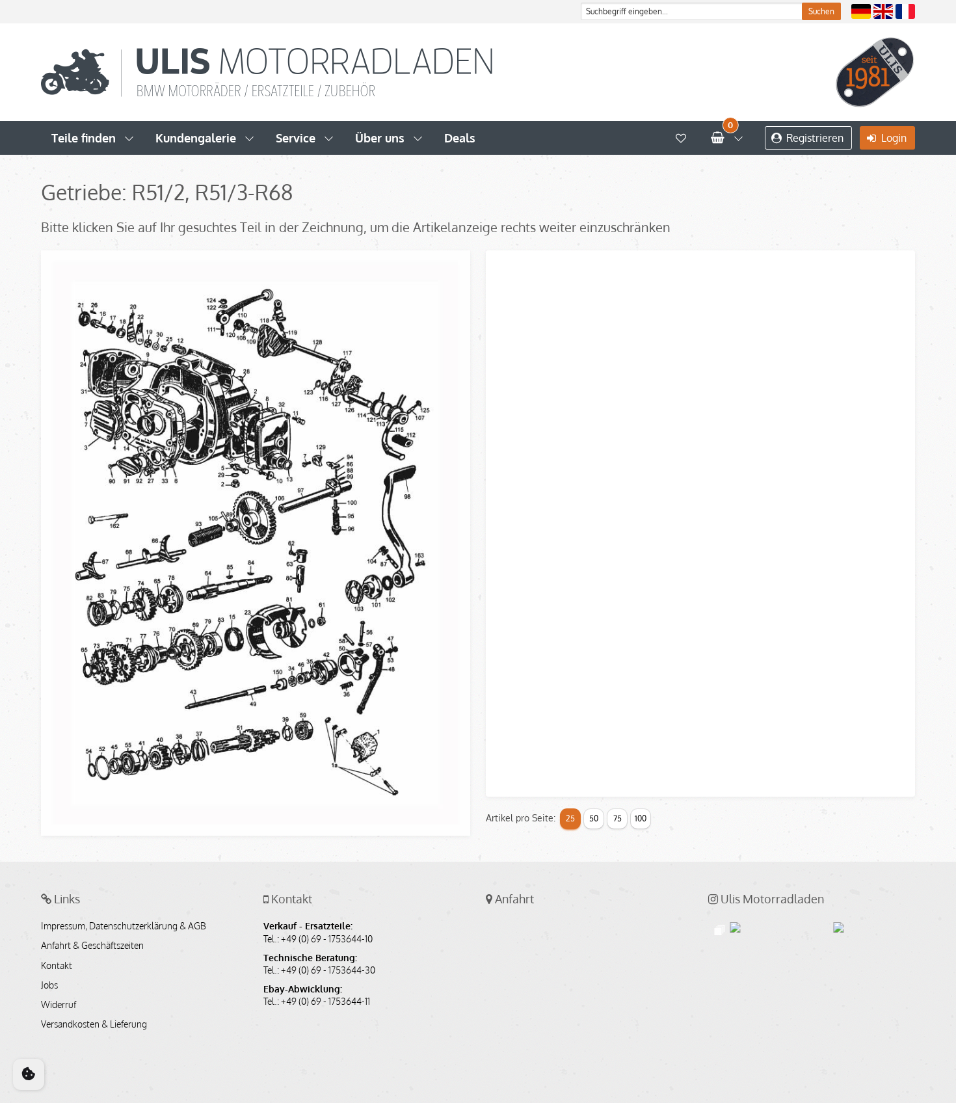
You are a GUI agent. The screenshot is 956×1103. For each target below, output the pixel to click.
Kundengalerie (195, 138)
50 (593, 818)
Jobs (49, 985)
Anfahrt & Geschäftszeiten (92, 945)
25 (570, 818)
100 (640, 818)
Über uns (380, 138)
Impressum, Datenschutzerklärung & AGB (123, 926)
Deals (459, 138)
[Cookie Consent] (28, 1074)
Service (295, 138)
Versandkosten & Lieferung (94, 1024)
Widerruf (58, 1005)
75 (617, 818)
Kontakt (56, 966)
